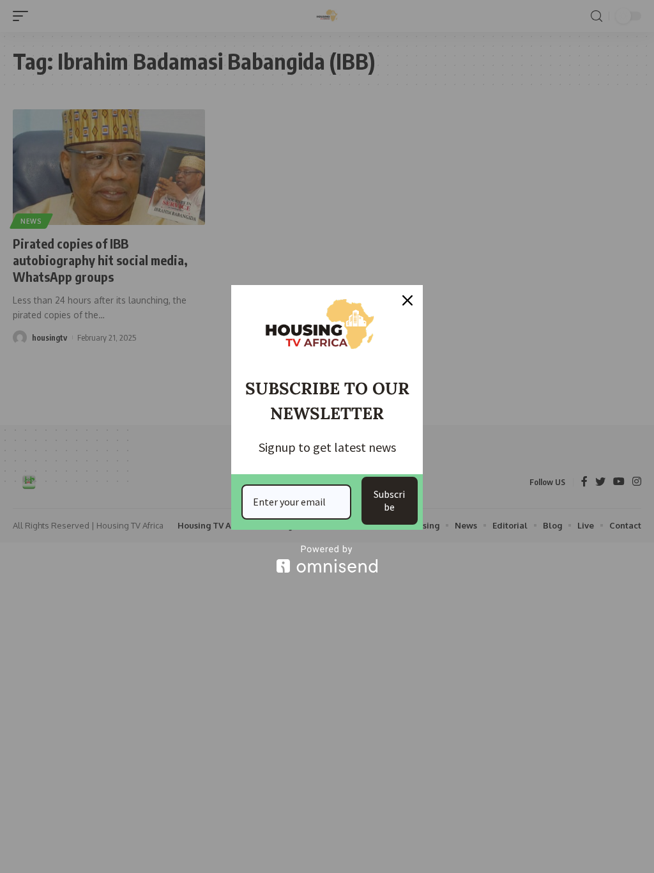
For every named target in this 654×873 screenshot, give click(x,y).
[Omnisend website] (327, 559)
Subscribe (389, 500)
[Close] (407, 300)
